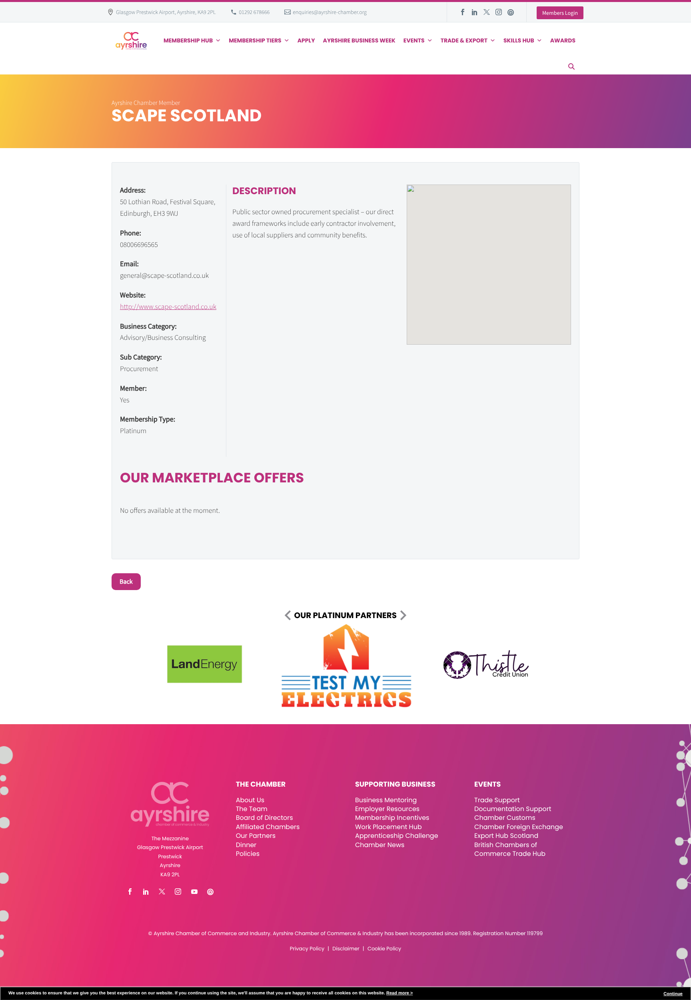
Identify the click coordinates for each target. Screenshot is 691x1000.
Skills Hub (518, 40)
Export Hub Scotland (506, 835)
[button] (571, 66)
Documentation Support (512, 808)
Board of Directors (264, 817)
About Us (250, 800)
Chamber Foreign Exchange (518, 826)
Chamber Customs (504, 817)
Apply (306, 40)
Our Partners (256, 835)
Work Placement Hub (388, 826)
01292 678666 (254, 12)
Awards (562, 40)
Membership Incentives (392, 817)
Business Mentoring (386, 800)
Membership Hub (188, 40)
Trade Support (497, 800)
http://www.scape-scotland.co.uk (168, 306)
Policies (248, 853)
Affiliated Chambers (268, 826)
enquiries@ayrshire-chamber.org (330, 12)
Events (414, 40)
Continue (673, 994)
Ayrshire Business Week (359, 40)
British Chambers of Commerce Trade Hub (509, 849)
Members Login (560, 12)
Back (126, 582)
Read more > (399, 993)
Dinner (246, 844)
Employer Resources (387, 808)
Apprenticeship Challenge (396, 835)
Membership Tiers (255, 40)
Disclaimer (345, 949)
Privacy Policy (307, 949)
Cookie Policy (384, 949)
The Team (252, 808)
